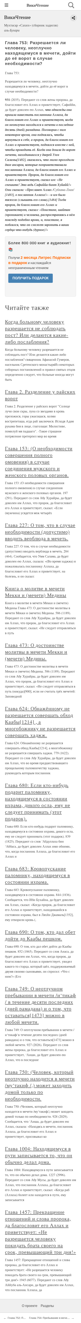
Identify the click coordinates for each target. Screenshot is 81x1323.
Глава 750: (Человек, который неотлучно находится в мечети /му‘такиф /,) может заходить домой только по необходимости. (40, 1085)
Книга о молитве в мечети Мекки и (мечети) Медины (35, 591)
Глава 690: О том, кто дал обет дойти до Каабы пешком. (40, 935)
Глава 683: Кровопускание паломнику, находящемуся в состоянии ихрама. (37, 875)
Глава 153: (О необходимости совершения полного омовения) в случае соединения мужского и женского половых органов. (38, 461)
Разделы (47, 1306)
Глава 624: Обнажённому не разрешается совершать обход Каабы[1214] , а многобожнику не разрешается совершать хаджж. (40, 721)
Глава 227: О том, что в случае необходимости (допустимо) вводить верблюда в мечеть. (40, 532)
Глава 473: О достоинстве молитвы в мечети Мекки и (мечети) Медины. (36, 652)
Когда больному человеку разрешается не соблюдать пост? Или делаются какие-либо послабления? (36, 331)
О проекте (29, 1306)
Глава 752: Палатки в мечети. (26, 1318)
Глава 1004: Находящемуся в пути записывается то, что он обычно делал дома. (38, 1155)
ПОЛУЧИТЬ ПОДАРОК (30, 278)
